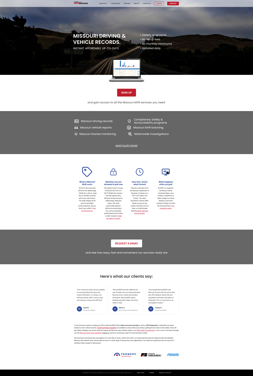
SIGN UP (173, 3)
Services (102, 3)
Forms (151, 373)
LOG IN (159, 3)
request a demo (126, 243)
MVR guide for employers (145, 330)
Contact (147, 3)
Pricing (127, 3)
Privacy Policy (165, 373)
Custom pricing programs (106, 328)
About (136, 3)
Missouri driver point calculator (90, 333)
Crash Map (115, 3)
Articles (140, 373)
